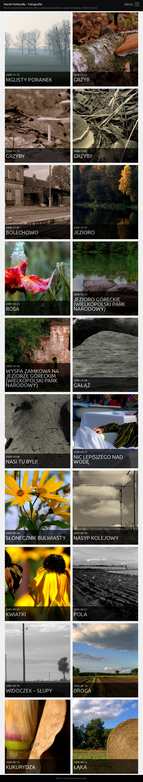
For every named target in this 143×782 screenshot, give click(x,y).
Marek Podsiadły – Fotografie (23, 4)
